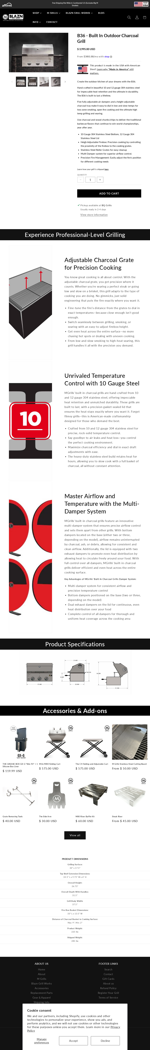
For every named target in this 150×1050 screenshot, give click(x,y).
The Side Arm (45, 816)
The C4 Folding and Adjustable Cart (92, 764)
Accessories (42, 988)
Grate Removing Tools (13, 816)
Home (41, 969)
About (41, 974)
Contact (108, 974)
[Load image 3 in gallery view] (44, 82)
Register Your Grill (108, 992)
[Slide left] (12, 82)
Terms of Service (108, 997)
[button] (36, 13)
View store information (94, 214)
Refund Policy (108, 988)
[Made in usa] (141, 4)
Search (108, 969)
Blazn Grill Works (41, 983)
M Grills (41, 978)
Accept (73, 1040)
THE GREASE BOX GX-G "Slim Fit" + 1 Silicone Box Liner (20, 765)
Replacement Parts (41, 992)
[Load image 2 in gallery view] (33, 82)
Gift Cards (108, 978)
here (107, 169)
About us (108, 983)
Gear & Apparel (42, 997)
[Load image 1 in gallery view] (21, 82)
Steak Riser (117, 816)
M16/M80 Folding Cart (49, 764)
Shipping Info (41, 1002)
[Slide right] (65, 82)
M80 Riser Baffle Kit (85, 816)
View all (75, 835)
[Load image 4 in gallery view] (56, 82)
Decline (105, 1040)
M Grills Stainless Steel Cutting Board (129, 764)
